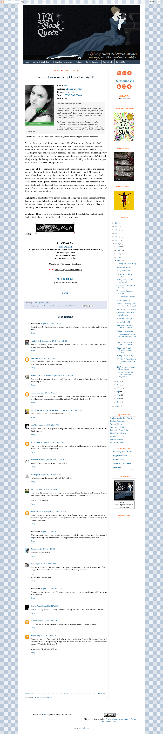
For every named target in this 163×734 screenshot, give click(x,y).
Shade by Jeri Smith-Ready (126, 263)
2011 (117, 240)
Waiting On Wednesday (125, 355)
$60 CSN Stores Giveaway (126, 309)
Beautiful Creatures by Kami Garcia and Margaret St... (125, 374)
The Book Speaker (38, 511)
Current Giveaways (93, 62)
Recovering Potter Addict (119, 430)
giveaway (62, 306)
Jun (118, 384)
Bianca (33, 606)
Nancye (33, 635)
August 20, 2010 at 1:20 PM (54, 459)
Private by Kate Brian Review (124, 275)
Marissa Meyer (118, 459)
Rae (65, 85)
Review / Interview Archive (62, 62)
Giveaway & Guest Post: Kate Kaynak (125, 313)
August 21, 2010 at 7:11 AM (44, 549)
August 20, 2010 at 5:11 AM (45, 358)
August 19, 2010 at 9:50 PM (51, 323)
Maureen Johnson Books (122, 451)
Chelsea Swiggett (74, 89)
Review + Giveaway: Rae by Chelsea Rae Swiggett (126, 304)
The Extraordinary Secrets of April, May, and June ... (126, 336)
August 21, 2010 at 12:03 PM (47, 606)
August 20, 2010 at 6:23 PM (47, 489)
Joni (45, 714)
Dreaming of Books (117, 436)
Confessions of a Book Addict (121, 418)
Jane (32, 563)
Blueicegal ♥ (35, 474)
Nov (119, 250)
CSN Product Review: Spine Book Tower (124, 343)
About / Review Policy (41, 62)
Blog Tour (34, 306)
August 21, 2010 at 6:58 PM (48, 620)
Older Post (102, 693)
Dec (118, 246)
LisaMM (34, 425)
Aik (32, 548)
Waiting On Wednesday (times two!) (125, 281)
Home (27, 62)
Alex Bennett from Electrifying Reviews (46, 410)
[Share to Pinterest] (92, 306)
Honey (33, 392)
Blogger (86, 728)
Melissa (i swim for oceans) (41, 375)
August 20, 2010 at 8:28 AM (72, 410)
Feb (118, 398)
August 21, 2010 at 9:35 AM (45, 563)
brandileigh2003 (37, 442)
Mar (118, 395)
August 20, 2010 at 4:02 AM (56, 341)
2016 (117, 223)
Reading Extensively (117, 421)
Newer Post (29, 693)
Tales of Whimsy (37, 459)
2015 (117, 226)
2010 (117, 243)
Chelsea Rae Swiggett (45, 306)
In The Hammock (116, 442)
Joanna (33, 489)
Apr (118, 391)
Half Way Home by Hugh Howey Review (126, 368)
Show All (133, 470)
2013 (117, 233)
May (119, 388)
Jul (118, 381)
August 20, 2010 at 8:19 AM (47, 393)
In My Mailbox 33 (123, 300)
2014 (117, 230)
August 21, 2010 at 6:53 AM (51, 531)
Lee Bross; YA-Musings (122, 463)
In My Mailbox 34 (123, 270)
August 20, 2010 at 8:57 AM (48, 425)
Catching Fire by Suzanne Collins (126, 286)
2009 (117, 406)
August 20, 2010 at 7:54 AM (62, 375)
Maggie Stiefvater (120, 455)
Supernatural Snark (117, 427)
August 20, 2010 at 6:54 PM (56, 511)
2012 (117, 237)
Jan (118, 402)
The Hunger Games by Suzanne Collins (125, 292)
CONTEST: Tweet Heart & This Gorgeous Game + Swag (126, 361)
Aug (119, 260)
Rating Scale (108, 62)
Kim (32, 358)
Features (79, 62)
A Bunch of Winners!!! (125, 267)
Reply (33, 333)
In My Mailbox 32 (123, 322)
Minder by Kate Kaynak (125, 318)
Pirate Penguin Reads (118, 433)
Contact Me (120, 62)
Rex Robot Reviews (38, 341)
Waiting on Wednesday (125, 331)
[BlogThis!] (85, 306)
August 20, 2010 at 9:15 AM (54, 442)
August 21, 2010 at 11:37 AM (51, 588)
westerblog (117, 467)
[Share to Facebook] (90, 306)
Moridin (34, 620)
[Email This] (83, 306)
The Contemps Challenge (126, 296)
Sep (118, 257)
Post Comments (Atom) (43, 697)
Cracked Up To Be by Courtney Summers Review (124, 350)
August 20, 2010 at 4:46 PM (51, 474)
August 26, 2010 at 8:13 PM (47, 635)
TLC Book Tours (74, 306)
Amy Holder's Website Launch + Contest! (125, 326)
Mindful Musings (116, 439)
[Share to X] (87, 306)
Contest (55, 306)
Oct (118, 253)
